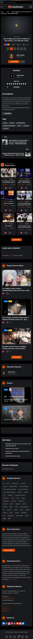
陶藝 (9, 518)
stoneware (9, 509)
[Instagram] (9, 623)
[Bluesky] (23, 623)
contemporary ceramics (20, 495)
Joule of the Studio (9, 203)
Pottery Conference (24, 506)
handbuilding (6, 501)
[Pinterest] (12, 623)
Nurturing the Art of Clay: (12, 448)
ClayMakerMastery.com (8, 598)
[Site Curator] (11, 56)
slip (4, 509)
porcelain (5, 506)
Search (29, 430)
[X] (6, 623)
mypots (11, 503)
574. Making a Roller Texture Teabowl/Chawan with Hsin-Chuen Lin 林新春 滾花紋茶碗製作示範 (16, 290)
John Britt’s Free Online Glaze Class (13, 419)
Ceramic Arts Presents (23, 489)
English (12, 498)
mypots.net (18, 503)
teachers (5, 512)
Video (8, 11)
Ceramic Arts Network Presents (9, 489)
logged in (11, 255)
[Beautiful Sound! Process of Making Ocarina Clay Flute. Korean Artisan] (16, 336)
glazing (23, 498)
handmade (13, 501)
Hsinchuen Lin (21, 501)
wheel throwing (19, 515)
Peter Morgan (8, 225)
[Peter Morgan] (8, 217)
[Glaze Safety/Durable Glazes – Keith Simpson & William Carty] (24, 172)
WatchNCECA (11, 515)
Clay (4, 495)
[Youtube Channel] (17, 623)
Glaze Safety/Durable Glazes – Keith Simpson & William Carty (24, 182)
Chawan (26, 492)
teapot (10, 512)
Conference (10, 495)
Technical (11, 179)
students (16, 509)
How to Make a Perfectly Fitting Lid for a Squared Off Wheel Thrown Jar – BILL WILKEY (15, 319)
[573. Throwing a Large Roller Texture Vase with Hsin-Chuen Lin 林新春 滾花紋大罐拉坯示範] (24, 217)
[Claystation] (16, 6)
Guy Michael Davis (21, 122)
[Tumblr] (15, 623)
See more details (13, 579)
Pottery (5, 179)
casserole (23, 483)
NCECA (24, 503)
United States (24, 512)
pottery (19, 125)
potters (11, 506)
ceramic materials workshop (9, 492)
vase (4, 515)
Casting (5, 122)
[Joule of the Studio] (8, 195)
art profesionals (15, 483)
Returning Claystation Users (13, 456)
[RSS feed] (20, 623)
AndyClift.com (5, 606)
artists (8, 483)
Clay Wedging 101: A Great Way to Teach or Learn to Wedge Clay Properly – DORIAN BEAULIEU (18, 142)
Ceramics (12, 122)
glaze (18, 498)
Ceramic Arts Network (23, 486)
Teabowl (27, 509)
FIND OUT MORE (8, 550)
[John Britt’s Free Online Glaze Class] (16, 414)
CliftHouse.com (6, 608)
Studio (21, 509)
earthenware (6, 498)
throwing (17, 512)
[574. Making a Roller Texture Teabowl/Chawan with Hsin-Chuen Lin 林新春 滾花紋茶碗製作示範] (16, 278)
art (3, 483)
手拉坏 (26, 515)
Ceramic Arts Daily (13, 486)
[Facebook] (3, 623)
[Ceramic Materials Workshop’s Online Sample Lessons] (16, 395)
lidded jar (5, 503)
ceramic (5, 486)
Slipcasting (5, 128)
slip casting (26, 125)
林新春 (4, 518)
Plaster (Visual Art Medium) (9, 125)
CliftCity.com (5, 610)
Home (2, 11)
